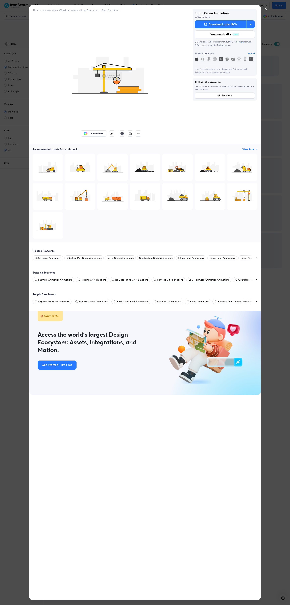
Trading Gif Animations (93, 279)
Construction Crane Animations (155, 257)
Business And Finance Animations (236, 301)
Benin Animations (199, 301)
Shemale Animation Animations (55, 279)
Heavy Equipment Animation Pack (89, 10)
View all (251, 53)
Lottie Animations (49, 10)
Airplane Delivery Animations (53, 301)
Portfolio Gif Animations (170, 279)
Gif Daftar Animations (250, 279)
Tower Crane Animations (120, 257)
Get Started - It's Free (57, 365)
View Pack (248, 149)
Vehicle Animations (69, 10)
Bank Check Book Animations (132, 301)
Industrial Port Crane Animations (83, 257)
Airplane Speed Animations (93, 301)
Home (36, 10)
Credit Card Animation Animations (210, 279)
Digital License (224, 45)
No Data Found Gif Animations (131, 279)
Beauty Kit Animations (169, 301)
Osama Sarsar (203, 17)
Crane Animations (250, 257)
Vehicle (226, 72)
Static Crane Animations (111, 10)
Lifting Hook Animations (191, 257)
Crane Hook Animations (222, 257)
